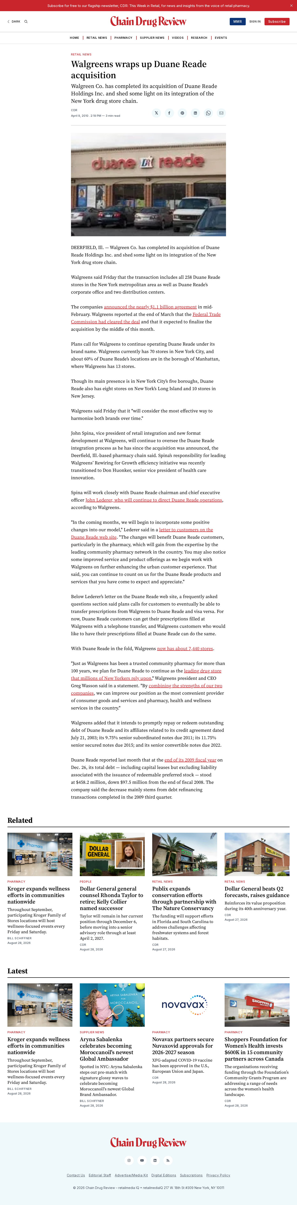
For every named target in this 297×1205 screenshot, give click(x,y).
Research (199, 37)
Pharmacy (123, 37)
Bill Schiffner (19, 938)
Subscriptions (191, 1175)
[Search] (26, 21)
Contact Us (76, 1175)
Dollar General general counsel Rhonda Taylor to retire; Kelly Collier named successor (111, 898)
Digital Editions (164, 1175)
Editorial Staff (100, 1175)
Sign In (255, 21)
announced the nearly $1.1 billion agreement (150, 307)
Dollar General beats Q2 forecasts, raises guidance (257, 892)
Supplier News (152, 37)
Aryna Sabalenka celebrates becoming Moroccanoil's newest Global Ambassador (106, 1048)
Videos (178, 37)
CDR (74, 110)
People (86, 881)
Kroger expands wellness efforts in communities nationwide (38, 895)
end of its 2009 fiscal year (190, 760)
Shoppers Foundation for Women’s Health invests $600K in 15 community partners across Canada (256, 1048)
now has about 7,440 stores (185, 648)
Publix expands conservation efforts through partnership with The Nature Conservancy (184, 898)
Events (221, 37)
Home (74, 37)
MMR (237, 21)
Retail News (97, 37)
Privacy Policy (218, 1175)
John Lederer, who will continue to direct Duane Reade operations (153, 500)
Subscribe (277, 21)
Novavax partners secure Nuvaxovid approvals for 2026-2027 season (183, 1045)
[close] (291, 5)
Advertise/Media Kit (131, 1175)
